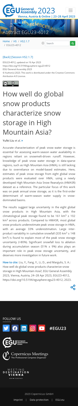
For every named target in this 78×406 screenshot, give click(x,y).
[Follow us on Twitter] (6, 329)
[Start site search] (72, 43)
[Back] (7, 57)
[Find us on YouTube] (41, 329)
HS (15, 41)
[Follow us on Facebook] (15, 329)
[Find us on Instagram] (32, 329)
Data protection (39, 399)
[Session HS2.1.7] (22, 57)
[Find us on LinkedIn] (23, 329)
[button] (43, 43)
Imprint (18, 399)
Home (6, 41)
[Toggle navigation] (70, 10)
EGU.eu (60, 399)
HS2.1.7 (24, 41)
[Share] (72, 288)
